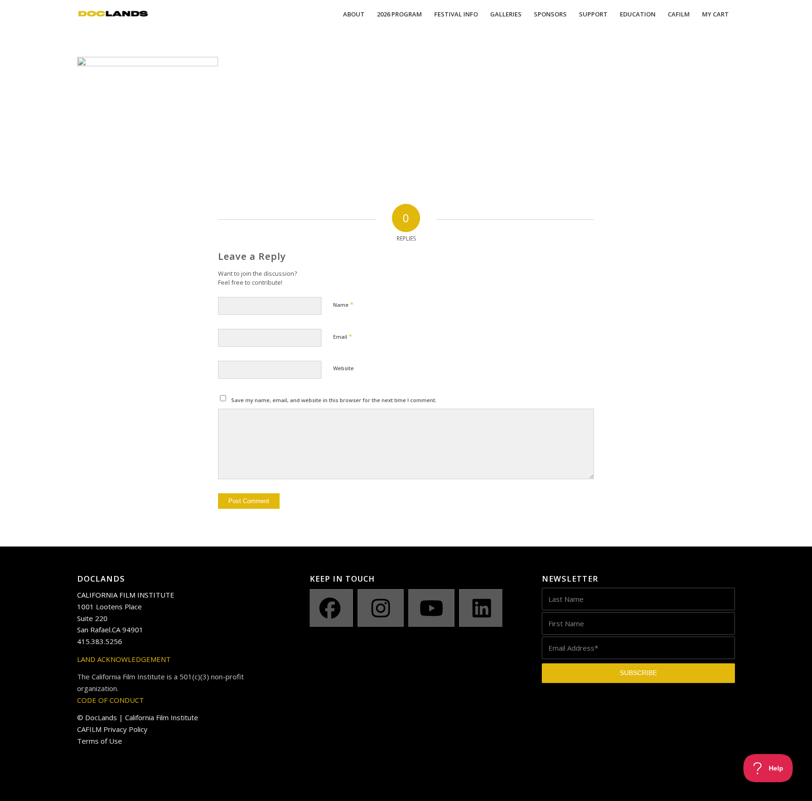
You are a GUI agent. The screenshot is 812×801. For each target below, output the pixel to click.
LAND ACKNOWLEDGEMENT (124, 659)
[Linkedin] (482, 608)
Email (342, 336)
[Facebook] (330, 608)
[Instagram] (381, 608)
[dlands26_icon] (113, 14)
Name (343, 304)
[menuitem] (354, 14)
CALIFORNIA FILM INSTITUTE (125, 594)
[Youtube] (431, 608)
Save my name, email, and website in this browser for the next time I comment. (334, 400)
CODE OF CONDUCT (110, 700)
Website (343, 368)
